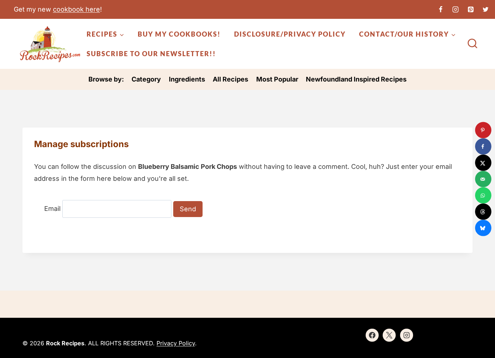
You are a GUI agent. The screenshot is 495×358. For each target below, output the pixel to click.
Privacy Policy (176, 343)
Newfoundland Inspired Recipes (356, 79)
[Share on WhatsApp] (483, 195)
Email (52, 209)
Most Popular (277, 79)
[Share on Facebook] (483, 146)
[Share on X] (483, 163)
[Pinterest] (470, 9)
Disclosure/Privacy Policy (290, 34)
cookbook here (76, 9)
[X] (485, 9)
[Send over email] (483, 179)
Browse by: (106, 79)
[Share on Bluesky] (483, 228)
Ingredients (187, 79)
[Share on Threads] (483, 212)
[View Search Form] (472, 44)
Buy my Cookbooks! (179, 34)
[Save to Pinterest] (483, 130)
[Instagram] (455, 9)
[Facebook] (440, 9)
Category (146, 79)
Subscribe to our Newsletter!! (151, 54)
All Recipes (230, 79)
